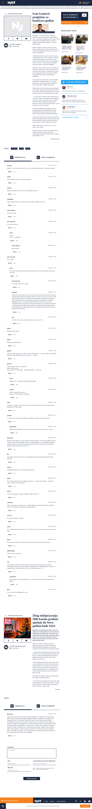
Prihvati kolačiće (85, 806)
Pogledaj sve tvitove (70, 117)
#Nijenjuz (69, 6)
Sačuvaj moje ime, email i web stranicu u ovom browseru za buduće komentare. (45, 769)
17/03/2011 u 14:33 (52, 328)
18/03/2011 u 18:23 (52, 454)
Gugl (30, 6)
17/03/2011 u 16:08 (52, 363)
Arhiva (82, 6)
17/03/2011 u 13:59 (52, 256)
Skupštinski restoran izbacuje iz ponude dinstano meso (81, 68)
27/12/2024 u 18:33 (52, 713)
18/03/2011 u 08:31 (52, 280)
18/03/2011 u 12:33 (52, 437)
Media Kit (52, 801)
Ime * (9, 761)
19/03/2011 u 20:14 (52, 491)
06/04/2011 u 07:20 (52, 426)
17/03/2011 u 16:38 (52, 378)
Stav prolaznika (22, 6)
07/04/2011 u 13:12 (52, 589)
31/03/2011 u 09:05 (52, 550)
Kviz (63, 6)
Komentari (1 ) (20, 706)
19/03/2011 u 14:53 (52, 466)
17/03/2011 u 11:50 (52, 187)
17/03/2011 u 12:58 (52, 210)
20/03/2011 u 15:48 (52, 502)
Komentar (11, 747)
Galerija (35, 6)
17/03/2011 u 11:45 (52, 176)
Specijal (51, 6)
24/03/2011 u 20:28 (52, 526)
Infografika (43, 6)
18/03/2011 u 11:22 (52, 415)
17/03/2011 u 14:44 (52, 267)
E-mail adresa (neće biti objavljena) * (44, 761)
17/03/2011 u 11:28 (52, 165)
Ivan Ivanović (11, 210)
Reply (10, 171)
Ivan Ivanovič (14, 148)
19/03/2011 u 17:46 (52, 292)
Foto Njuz (57, 6)
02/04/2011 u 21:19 (52, 561)
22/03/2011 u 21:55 (52, 316)
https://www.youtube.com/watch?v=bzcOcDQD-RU (39, 723)
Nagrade (27, 148)
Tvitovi (14, 6)
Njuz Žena (76, 6)
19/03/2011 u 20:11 (52, 478)
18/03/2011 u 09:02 (52, 389)
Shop (9, 6)
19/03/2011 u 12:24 (52, 245)
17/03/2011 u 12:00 (52, 198)
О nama (46, 801)
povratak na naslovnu (15, 13)
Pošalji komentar (48, 157)
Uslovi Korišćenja (61, 801)
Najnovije (3, 6)
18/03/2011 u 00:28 (52, 402)
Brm (8, 589)
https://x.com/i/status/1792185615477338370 (24, 720)
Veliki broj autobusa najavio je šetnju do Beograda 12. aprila (67, 47)
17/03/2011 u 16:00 (52, 350)
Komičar (21, 148)
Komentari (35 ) (19, 157)
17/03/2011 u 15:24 (52, 339)
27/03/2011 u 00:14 (52, 539)
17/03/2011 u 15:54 (52, 232)
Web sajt (10, 767)
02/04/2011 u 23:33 (52, 576)
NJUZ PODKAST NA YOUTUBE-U (70, 16)
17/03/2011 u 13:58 (52, 221)
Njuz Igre (88, 6)
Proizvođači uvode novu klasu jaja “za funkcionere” (66, 68)
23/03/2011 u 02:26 (52, 515)
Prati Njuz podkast (67, 22)
